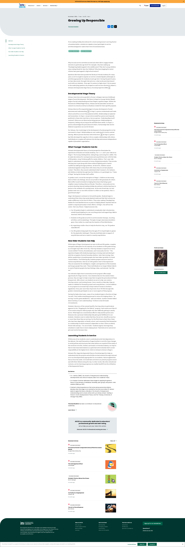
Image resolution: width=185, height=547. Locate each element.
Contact (77, 530)
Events (38, 5)
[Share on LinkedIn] (112, 26)
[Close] (182, 544)
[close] (183, 1)
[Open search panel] (140, 5)
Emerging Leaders (103, 526)
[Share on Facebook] (108, 26)
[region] (92, 544)
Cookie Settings (132, 544)
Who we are (78, 525)
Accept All (152, 544)
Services (45, 5)
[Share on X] (115, 26)
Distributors (125, 526)
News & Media (78, 528)
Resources (31, 5)
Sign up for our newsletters (152, 523)
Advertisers (125, 525)
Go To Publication (161, 272)
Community (102, 528)
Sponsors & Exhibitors (127, 528)
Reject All (142, 544)
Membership (53, 5)
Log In (163, 5)
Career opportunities (80, 526)
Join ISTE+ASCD (155, 5)
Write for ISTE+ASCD (104, 530)
